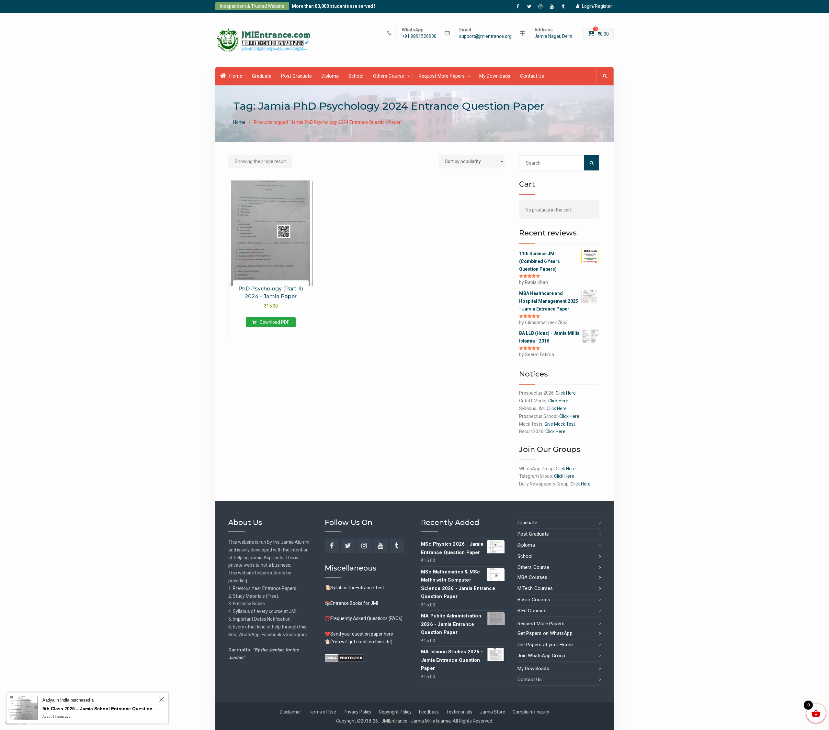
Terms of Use (322, 711)
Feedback (429, 711)
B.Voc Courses (534, 600)
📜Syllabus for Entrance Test (354, 587)
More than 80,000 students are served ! (333, 6)
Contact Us (532, 76)
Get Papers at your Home (545, 645)
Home (235, 76)
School (355, 76)
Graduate (261, 76)
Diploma (330, 76)
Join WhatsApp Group (541, 656)
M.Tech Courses (535, 588)
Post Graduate (296, 76)
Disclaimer (290, 711)
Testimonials (459, 711)
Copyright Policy (395, 711)
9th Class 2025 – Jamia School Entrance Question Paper (99, 708)
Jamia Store (492, 711)
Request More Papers (442, 76)
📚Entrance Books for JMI (351, 603)
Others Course (388, 76)
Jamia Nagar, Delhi (553, 36)
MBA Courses (532, 577)
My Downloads (494, 76)
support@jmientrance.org (485, 36)
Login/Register (597, 6)
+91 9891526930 (419, 36)
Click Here (566, 393)
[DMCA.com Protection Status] (344, 657)
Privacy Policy (357, 711)
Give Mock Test (559, 424)
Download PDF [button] (274, 322)
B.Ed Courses (532, 611)
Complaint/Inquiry (531, 711)
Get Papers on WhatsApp (545, 633)
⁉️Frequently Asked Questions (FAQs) (364, 618)
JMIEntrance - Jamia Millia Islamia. (417, 721)
